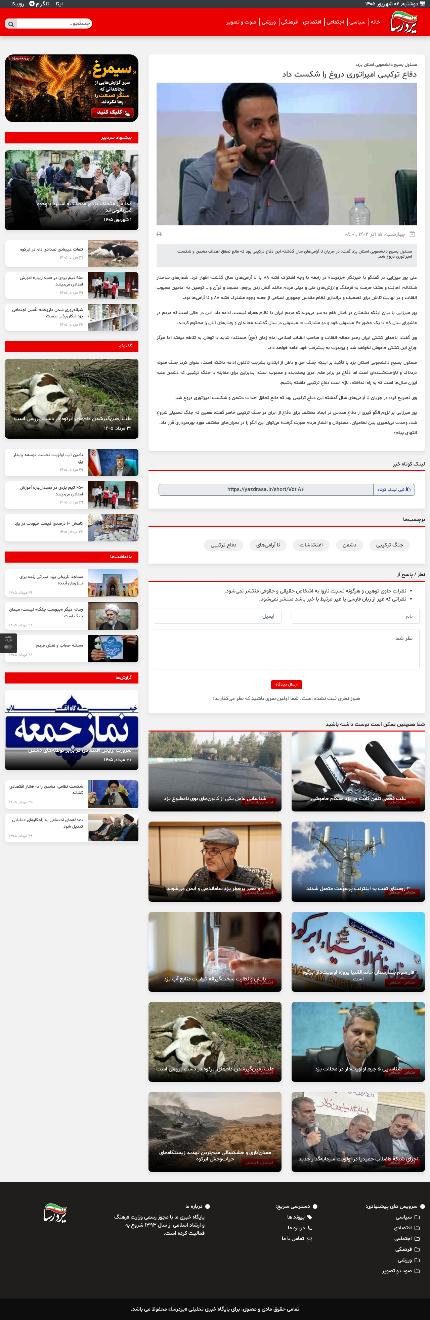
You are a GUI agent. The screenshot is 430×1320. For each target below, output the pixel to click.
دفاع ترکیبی (223, 545)
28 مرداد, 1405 (21, 625)
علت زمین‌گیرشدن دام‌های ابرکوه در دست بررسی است (215, 1069)
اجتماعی (335, 22)
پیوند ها (296, 1217)
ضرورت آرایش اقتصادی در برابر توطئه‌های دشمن (80, 750)
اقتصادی (312, 22)
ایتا (58, 4)
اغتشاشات (311, 545)
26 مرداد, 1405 (71, 324)
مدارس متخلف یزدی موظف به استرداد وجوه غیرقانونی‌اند (84, 207)
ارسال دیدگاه (286, 684)
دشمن (349, 545)
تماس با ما (293, 1238)
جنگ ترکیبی (389, 545)
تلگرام (42, 4)
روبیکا (17, 4)
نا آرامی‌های (268, 545)
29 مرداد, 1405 (71, 293)
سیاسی (357, 22)
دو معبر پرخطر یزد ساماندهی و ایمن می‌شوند (215, 888)
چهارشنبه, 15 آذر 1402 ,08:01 (375, 234)
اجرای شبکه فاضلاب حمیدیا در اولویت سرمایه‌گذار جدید (358, 1159)
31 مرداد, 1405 (71, 257)
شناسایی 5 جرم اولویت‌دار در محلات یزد (358, 1069)
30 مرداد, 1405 (118, 760)
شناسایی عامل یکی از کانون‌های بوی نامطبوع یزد (215, 798)
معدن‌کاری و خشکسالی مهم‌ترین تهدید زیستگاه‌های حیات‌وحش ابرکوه (215, 1156)
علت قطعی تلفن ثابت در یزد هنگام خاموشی (358, 798)
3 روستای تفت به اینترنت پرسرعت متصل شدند (358, 888)
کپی (392, 490)
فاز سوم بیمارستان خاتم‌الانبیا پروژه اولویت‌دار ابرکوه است (358, 975)
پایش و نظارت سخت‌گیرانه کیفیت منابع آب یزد (215, 979)
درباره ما (296, 1228)
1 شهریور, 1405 (118, 220)
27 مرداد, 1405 (71, 532)
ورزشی (269, 22)
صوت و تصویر (241, 22)
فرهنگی (289, 22)
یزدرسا (337, 277)
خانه (375, 22)
